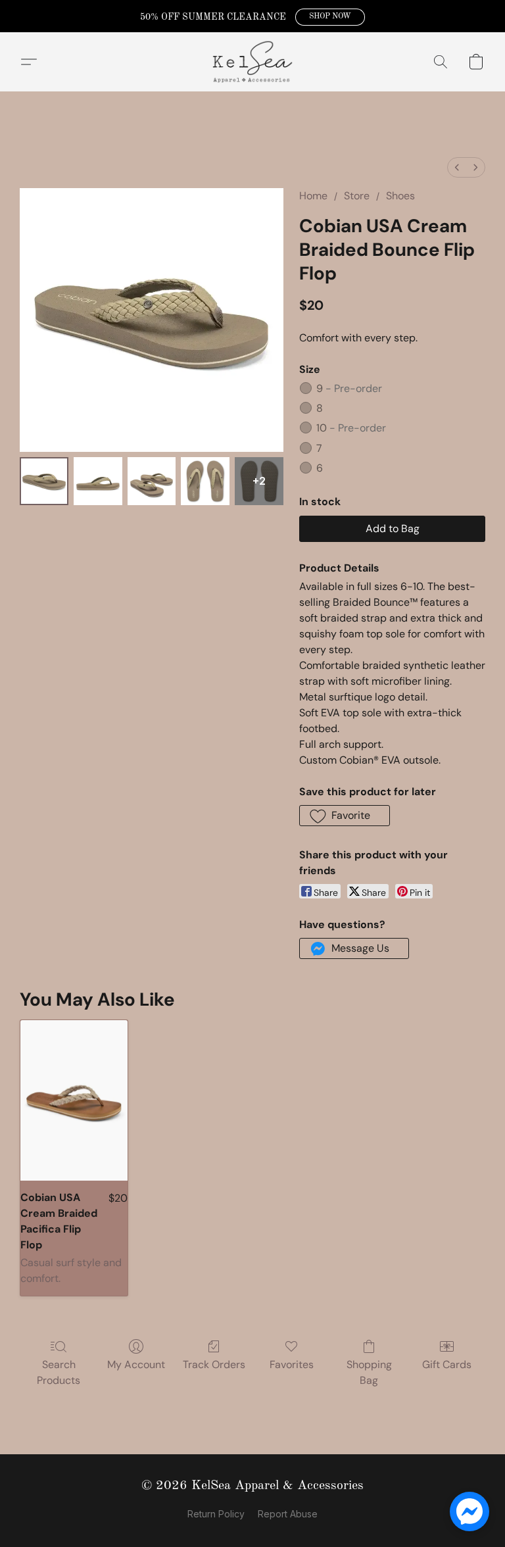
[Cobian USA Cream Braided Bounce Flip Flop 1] (98, 481)
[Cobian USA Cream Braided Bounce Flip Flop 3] (205, 481)
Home (313, 196)
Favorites (292, 1364)
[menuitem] (457, 167)
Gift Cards (446, 1364)
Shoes (400, 196)
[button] (330, 17)
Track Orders (214, 1364)
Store (357, 196)
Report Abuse (288, 1513)
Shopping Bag (369, 1372)
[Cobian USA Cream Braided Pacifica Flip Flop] (74, 1100)
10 (351, 428)
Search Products (58, 1372)
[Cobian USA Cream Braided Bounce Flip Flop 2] (152, 481)
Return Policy (216, 1513)
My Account (136, 1364)
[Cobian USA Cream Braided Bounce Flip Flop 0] (44, 481)
